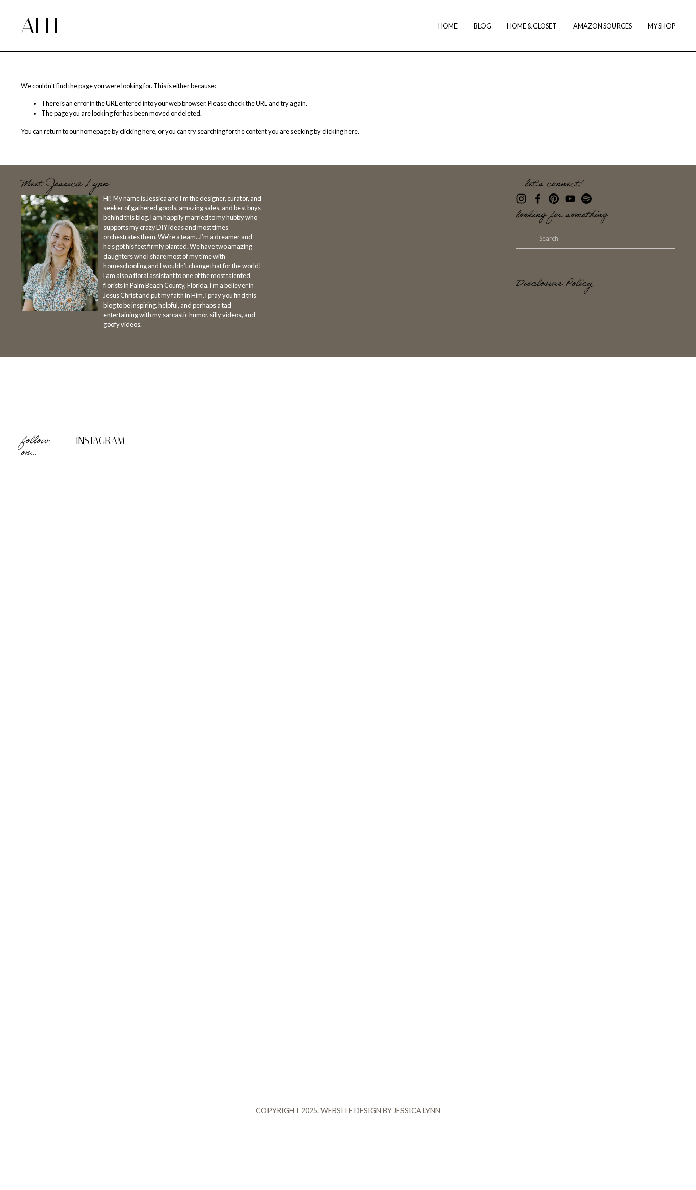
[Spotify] (586, 198)
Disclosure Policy (554, 284)
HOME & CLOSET (532, 26)
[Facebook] (537, 198)
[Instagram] (521, 198)
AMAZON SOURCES (602, 26)
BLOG (482, 26)
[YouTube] (570, 198)
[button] (102, 547)
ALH (39, 26)
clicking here (137, 131)
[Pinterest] (554, 198)
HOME (448, 26)
